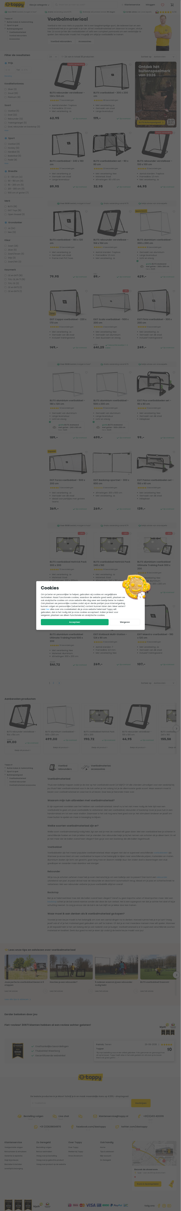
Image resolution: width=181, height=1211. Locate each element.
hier (47, 609)
